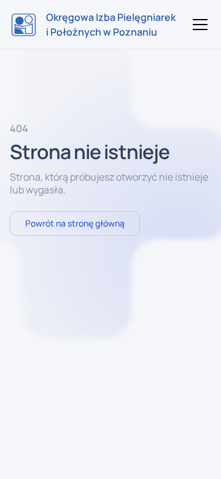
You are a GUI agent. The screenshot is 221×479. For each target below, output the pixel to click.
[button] (197, 24)
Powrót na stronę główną (75, 223)
